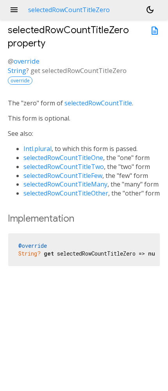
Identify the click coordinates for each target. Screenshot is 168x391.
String (17, 70)
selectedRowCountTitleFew (62, 175)
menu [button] (14, 9)
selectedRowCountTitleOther (65, 193)
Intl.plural (37, 148)
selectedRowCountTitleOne (63, 157)
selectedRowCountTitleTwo (63, 166)
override (26, 61)
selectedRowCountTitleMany (65, 184)
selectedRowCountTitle (98, 103)
